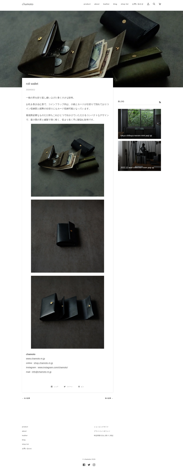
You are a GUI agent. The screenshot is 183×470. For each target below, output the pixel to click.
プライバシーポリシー (102, 431)
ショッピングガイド (101, 427)
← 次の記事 (26, 398)
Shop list (25, 444)
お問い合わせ (27, 448)
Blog (24, 440)
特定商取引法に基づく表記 (103, 435)
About (24, 431)
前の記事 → (109, 398)
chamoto (87, 459)
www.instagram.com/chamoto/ (53, 367)
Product (25, 427)
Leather (25, 435)
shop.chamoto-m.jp (43, 363)
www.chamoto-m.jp (35, 358)
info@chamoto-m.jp (41, 372)
